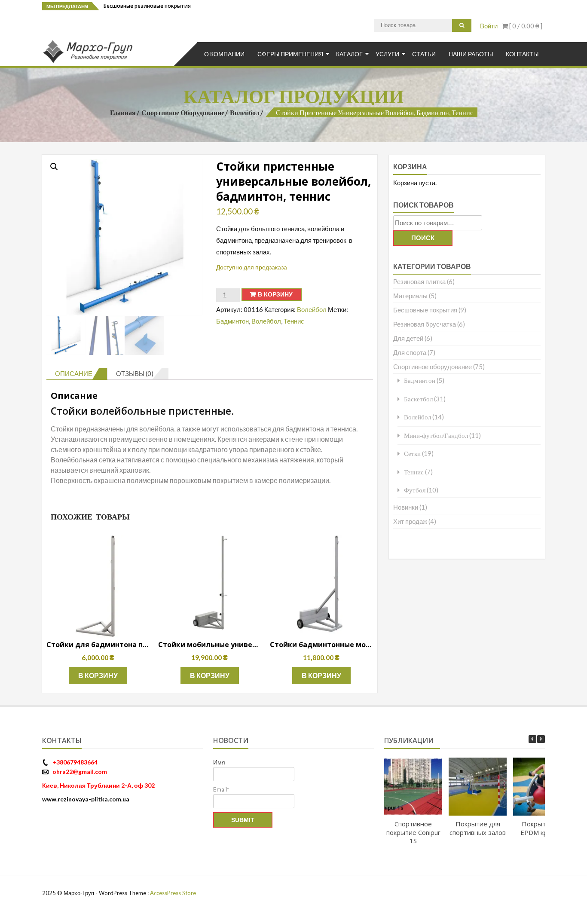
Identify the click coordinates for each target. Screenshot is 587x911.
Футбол (414, 490)
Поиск (422, 238)
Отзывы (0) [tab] (134, 373)
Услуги (387, 54)
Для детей (408, 338)
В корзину (275, 294)
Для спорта (409, 352)
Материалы (410, 296)
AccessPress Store (173, 893)
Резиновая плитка (419, 281)
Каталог (349, 54)
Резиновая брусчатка (424, 324)
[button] (54, 166)
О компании (224, 54)
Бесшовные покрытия (425, 310)
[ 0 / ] (525, 26)
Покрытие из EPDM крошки (542, 828)
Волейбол (245, 112)
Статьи (424, 54)
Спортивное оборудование (182, 112)
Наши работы (471, 54)
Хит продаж (410, 521)
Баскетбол (418, 399)
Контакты (522, 54)
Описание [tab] (73, 373)
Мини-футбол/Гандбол (436, 435)
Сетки (412, 453)
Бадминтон (232, 321)
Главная (123, 112)
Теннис (294, 321)
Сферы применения (290, 54)
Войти (489, 26)
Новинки (405, 507)
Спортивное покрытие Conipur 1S (413, 832)
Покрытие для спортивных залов (477, 828)
